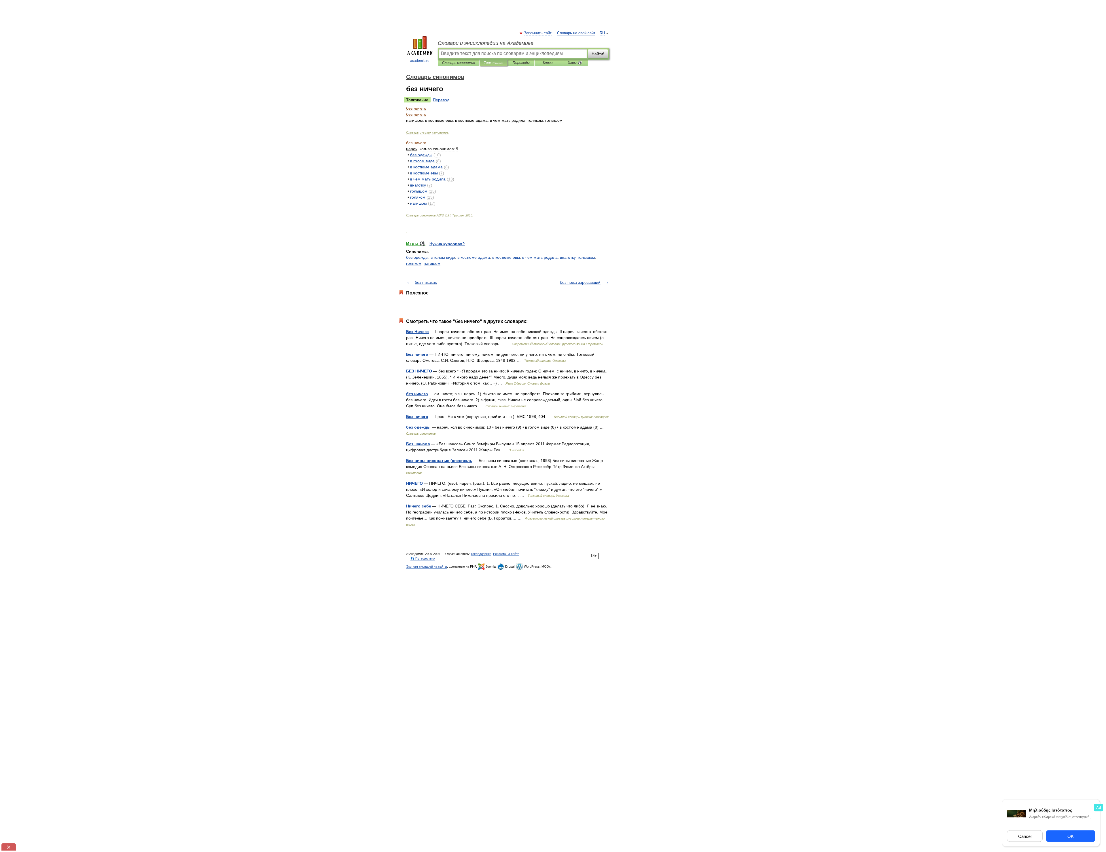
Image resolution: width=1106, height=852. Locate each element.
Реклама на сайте (506, 554)
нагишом (432, 263)
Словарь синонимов (458, 63)
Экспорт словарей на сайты (426, 566)
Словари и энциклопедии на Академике (485, 43)
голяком (413, 263)
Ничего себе (418, 506)
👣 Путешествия (422, 558)
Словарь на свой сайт (576, 33)
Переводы (521, 63)
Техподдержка (481, 554)
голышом (586, 257)
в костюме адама (473, 257)
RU (602, 33)
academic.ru (419, 61)
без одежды (417, 257)
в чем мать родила (540, 257)
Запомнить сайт (538, 33)
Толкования (493, 63)
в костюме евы (506, 257)
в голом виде (443, 257)
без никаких (426, 282)
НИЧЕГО (414, 483)
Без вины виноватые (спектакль (439, 460)
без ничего (417, 393)
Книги (548, 63)
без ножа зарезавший (580, 282)
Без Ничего (417, 331)
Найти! (598, 54)
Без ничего (417, 354)
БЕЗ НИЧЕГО (419, 371)
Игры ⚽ (575, 63)
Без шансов (418, 444)
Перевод (441, 100)
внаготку (567, 257)
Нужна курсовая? (447, 243)
